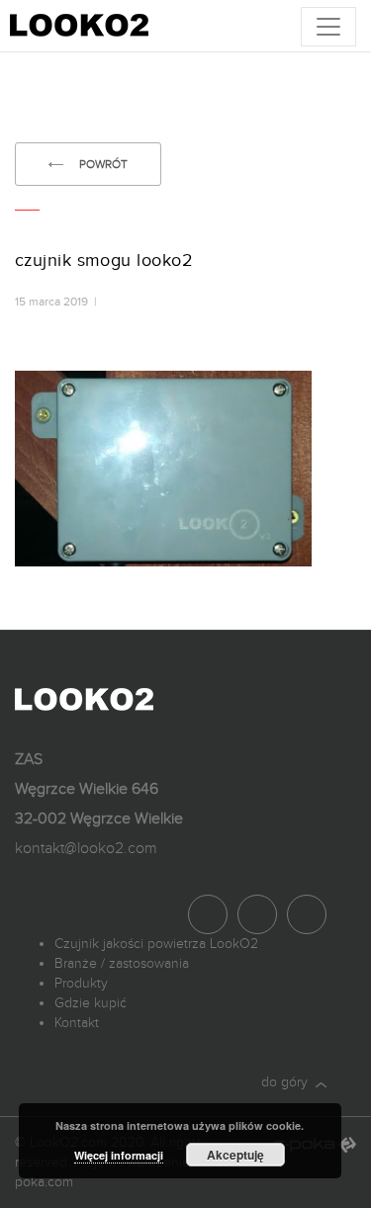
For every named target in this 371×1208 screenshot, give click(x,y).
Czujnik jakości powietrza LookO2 (156, 943)
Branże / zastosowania (121, 963)
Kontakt (76, 1022)
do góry (288, 1082)
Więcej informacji (118, 1155)
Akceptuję (235, 1155)
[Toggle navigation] (328, 26)
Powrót (103, 164)
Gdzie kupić (90, 1002)
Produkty (81, 983)
